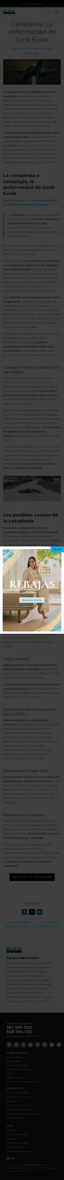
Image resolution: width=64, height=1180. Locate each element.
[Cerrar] (57, 549)
